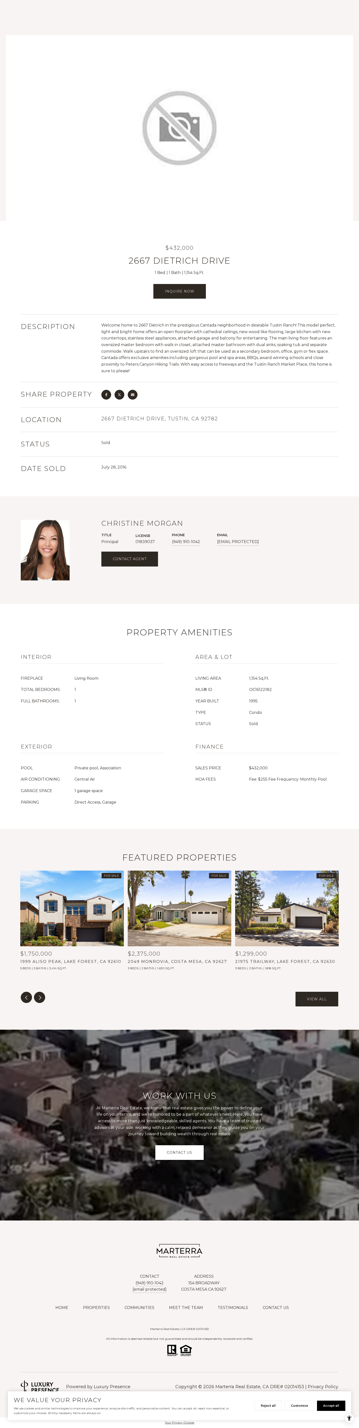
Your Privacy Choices (179, 1422)
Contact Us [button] (179, 1152)
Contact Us (276, 1307)
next (39, 997)
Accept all (331, 1405)
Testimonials (233, 1307)
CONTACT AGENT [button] (130, 559)
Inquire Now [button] (179, 291)
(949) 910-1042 (186, 541)
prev (26, 997)
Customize (299, 1405)
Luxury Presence (112, 1386)
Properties (96, 1307)
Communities (139, 1307)
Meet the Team (186, 1307)
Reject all (268, 1405)
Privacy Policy (323, 1386)
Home (61, 1307)
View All (317, 999)
